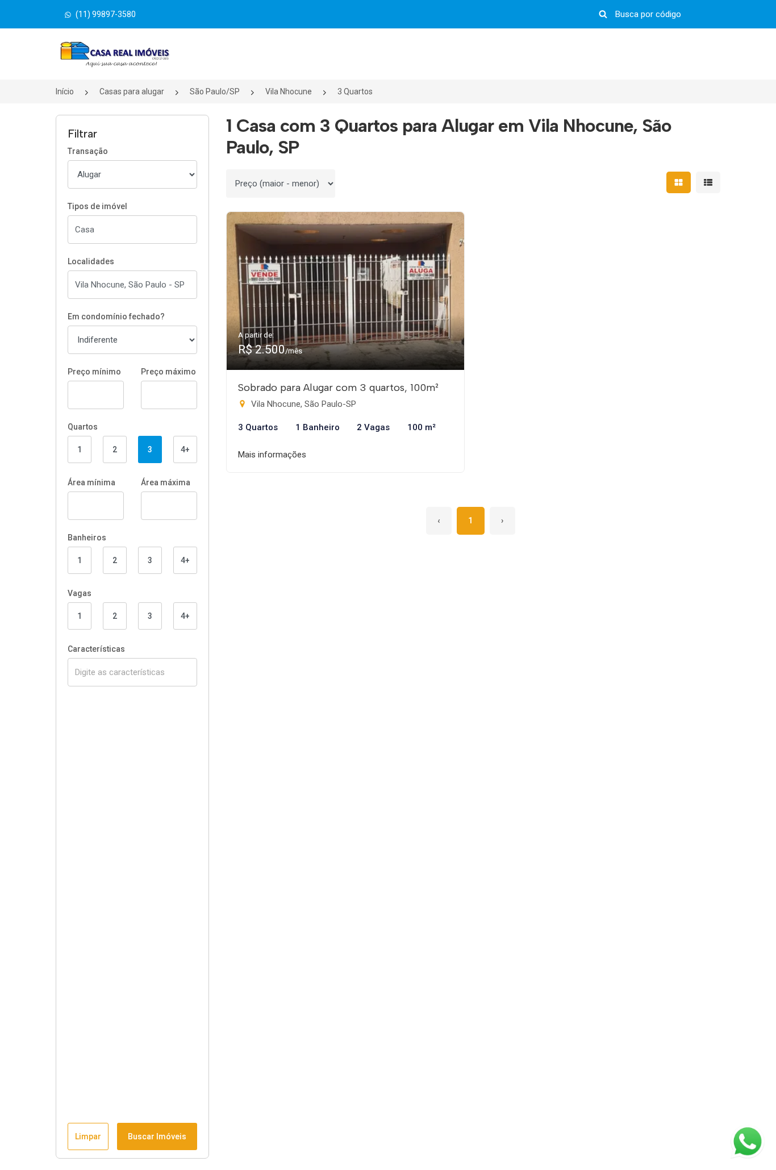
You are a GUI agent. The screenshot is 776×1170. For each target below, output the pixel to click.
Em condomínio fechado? (116, 316)
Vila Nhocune (288, 91)
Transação (88, 151)
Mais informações (272, 454)
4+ (185, 449)
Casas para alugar (131, 91)
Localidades (91, 261)
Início (65, 91)
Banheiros (87, 537)
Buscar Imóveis (157, 1136)
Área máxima (165, 482)
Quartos (83, 426)
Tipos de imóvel (97, 206)
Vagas (79, 593)
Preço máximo (168, 371)
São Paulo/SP (215, 91)
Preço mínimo (94, 371)
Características (96, 648)
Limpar (88, 1136)
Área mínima (91, 482)
